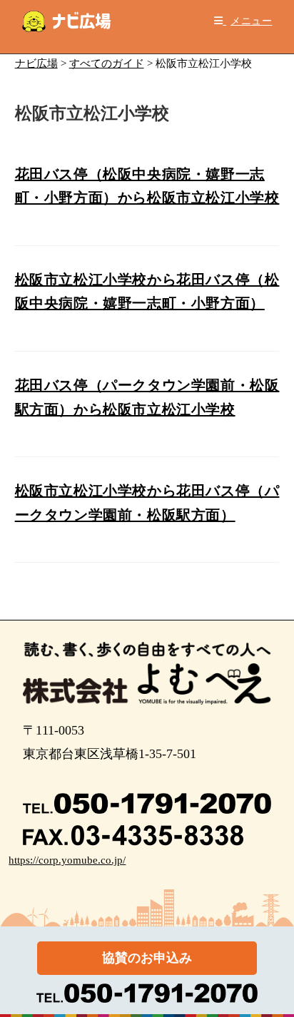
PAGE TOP (273, 974)
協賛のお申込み (147, 958)
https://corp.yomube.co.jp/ (67, 860)
